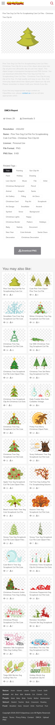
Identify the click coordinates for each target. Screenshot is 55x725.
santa (33, 191)
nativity (20, 227)
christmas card (12, 201)
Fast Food (39, 706)
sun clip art (34, 171)
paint (8, 176)
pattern (30, 222)
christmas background (15, 186)
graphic (21, 191)
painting (19, 171)
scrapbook (42, 201)
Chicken (39, 694)
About (5, 717)
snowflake (25, 207)
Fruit (46, 706)
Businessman (45, 698)
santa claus (42, 232)
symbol (9, 212)
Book (27, 702)
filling (23, 196)
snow (21, 212)
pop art (28, 201)
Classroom (35, 702)
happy (28, 217)
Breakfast (13, 706)
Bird (21, 694)
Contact (31, 717)
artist (45, 181)
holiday (20, 176)
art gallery (10, 196)
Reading (43, 702)
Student (13, 702)
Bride (24, 698)
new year (10, 232)
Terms (11, 717)
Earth (45, 690)
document (33, 227)
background (34, 212)
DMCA (38, 717)
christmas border (13, 222)
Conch (39, 690)
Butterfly (27, 694)
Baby (18, 698)
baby (8, 227)
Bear (16, 694)
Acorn (13, 690)
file (35, 181)
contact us (26, 93)
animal (8, 191)
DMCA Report (11, 110)
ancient (39, 207)
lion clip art (11, 181)
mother (36, 698)
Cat (33, 694)
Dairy (20, 706)
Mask (13, 698)
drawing (32, 176)
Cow (45, 694)
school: (6, 702)
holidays (42, 222)
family (29, 698)
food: (5, 706)
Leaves (26, 690)
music (24, 181)
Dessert (26, 706)
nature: (6, 690)
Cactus (33, 690)
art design (10, 207)
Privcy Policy (21, 717)
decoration (10, 237)
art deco (36, 196)
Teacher (21, 702)
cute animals (25, 232)
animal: (6, 694)
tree (8, 171)
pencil (33, 186)
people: (6, 698)
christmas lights (12, 217)
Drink (32, 706)
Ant (12, 694)
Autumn (19, 690)
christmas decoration (30, 237)
